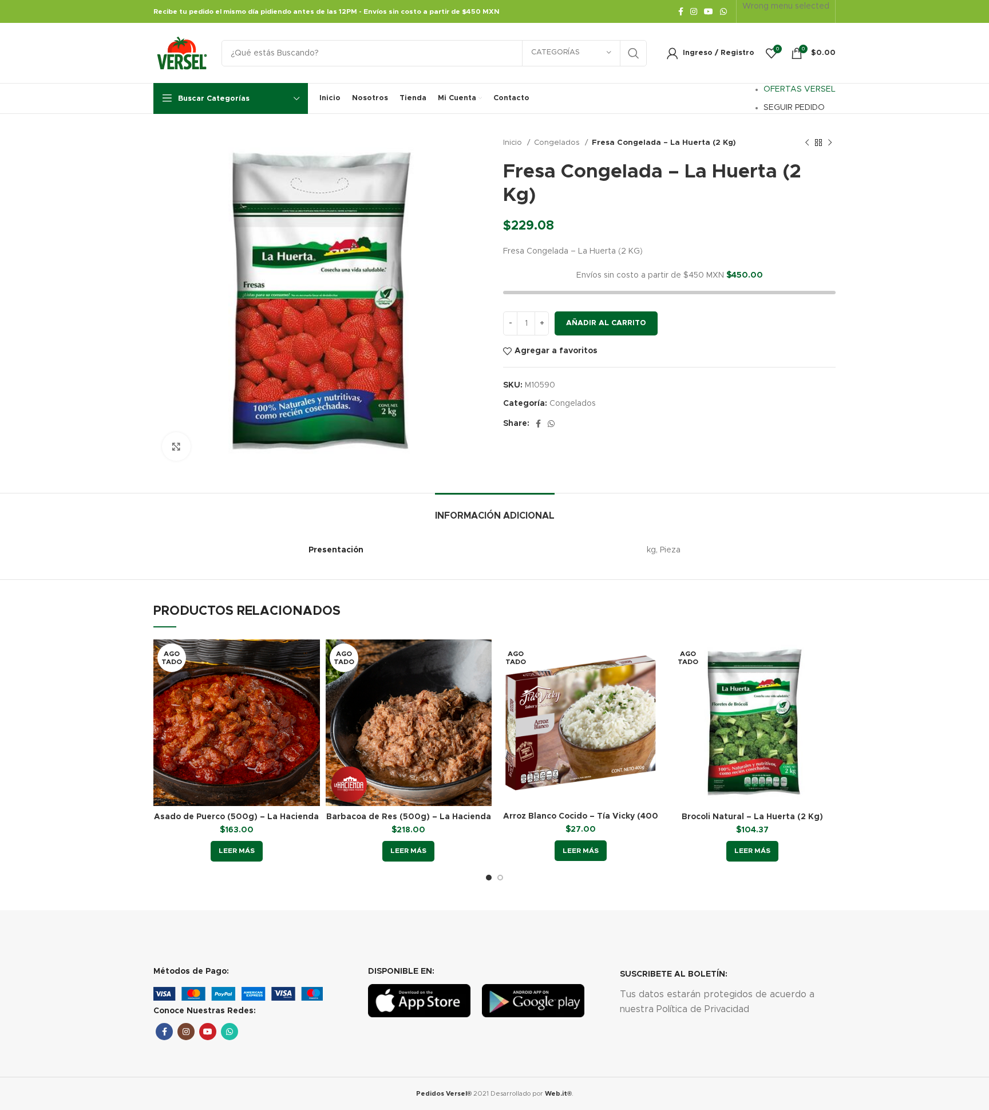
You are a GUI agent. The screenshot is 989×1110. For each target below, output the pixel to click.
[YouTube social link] (709, 11)
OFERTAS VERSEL (799, 89)
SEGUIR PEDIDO (794, 108)
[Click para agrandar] (176, 446)
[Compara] (311, 658)
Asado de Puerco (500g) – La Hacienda (236, 817)
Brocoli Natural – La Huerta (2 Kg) (752, 817)
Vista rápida (311, 684)
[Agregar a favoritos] (311, 709)
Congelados (558, 143)
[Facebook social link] (681, 11)
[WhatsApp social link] (723, 11)
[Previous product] (807, 143)
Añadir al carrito (606, 323)
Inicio (513, 143)
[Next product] (830, 143)
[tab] (495, 510)
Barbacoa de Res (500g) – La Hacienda (408, 817)
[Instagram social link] (694, 11)
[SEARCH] (633, 53)
